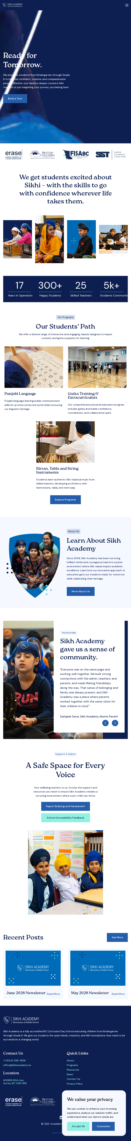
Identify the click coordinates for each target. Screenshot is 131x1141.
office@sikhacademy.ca (17, 1065)
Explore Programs (65, 499)
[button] (126, 5)
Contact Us (73, 1078)
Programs (72, 1065)
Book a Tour (15, 98)
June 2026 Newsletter (26, 993)
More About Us (81, 591)
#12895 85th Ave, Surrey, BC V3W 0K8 (15, 1082)
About (70, 1060)
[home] (13, 5)
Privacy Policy (75, 1083)
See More (117, 937)
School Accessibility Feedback (65, 817)
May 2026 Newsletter (90, 993)
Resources (73, 1069)
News (70, 1074)
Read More (53, 993)
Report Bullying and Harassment (65, 806)
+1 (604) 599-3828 (14, 1060)
